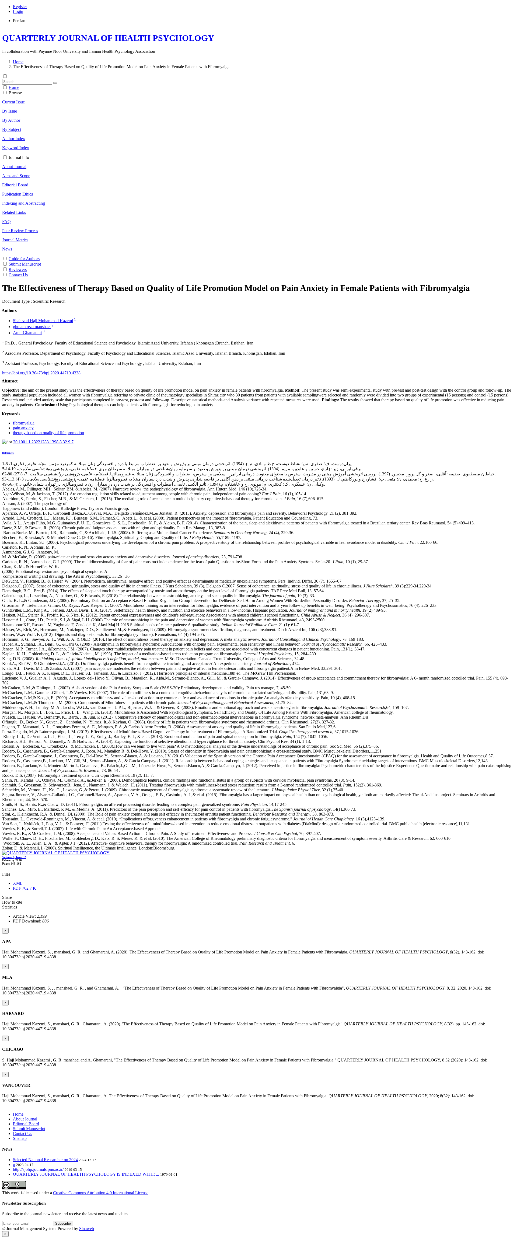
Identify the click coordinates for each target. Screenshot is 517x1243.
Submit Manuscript (25, 264)
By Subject (11, 129)
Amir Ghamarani (27, 332)
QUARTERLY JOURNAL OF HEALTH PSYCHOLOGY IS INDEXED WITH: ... (86, 1174)
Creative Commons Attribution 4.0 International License (100, 1192)
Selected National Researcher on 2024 (45, 1159)
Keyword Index (15, 147)
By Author (11, 120)
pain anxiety (23, 428)
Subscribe (63, 1223)
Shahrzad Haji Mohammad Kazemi (43, 320)
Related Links (14, 212)
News (7, 249)
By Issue (9, 111)
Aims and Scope (16, 175)
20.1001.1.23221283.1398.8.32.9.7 (43, 442)
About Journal (14, 166)
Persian (19, 20)
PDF (24, 888)
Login (18, 11)
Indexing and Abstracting (23, 203)
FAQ (6, 221)
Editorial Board (15, 185)
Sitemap (20, 1138)
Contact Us (18, 275)
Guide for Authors (24, 258)
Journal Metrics (15, 240)
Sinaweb (86, 1228)
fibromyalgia (23, 423)
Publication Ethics (17, 194)
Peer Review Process (20, 230)
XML (18, 883)
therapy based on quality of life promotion (48, 432)
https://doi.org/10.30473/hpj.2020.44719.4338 (41, 373)
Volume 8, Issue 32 (14, 857)
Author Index (13, 138)
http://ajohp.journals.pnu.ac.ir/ (38, 1169)
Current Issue (13, 102)
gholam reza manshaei (32, 326)
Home (18, 62)
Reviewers (18, 269)
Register (20, 6)
